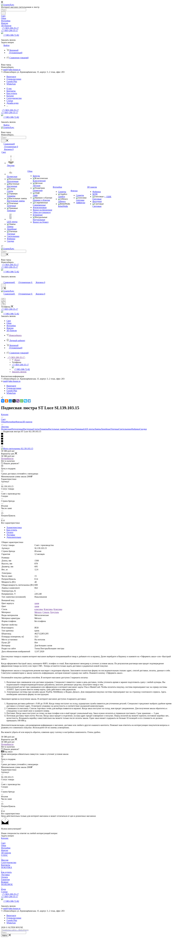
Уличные (115, 429)
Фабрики (135, 429)
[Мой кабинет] (2, 279)
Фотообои (10, 422)
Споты (36, 429)
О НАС (4, 855)
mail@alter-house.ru (11, 69)
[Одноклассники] (6, 400)
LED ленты (89, 429)
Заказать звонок (19, 372)
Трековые (79, 429)
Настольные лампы (57, 429)
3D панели (27, 422)
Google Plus (11, 81)
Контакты (5, 865)
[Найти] (3, 13)
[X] (14, 400)
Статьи (4, 892)
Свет (3, 843)
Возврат (5, 882)
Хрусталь (54, 612)
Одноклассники (13, 79)
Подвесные (6, 429)
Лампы (97, 429)
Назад (17, 360)
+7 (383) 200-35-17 (10, 28)
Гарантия (5, 879)
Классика (48, 609)
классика (38, 609)
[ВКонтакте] (2, 400)
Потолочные (17, 429)
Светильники (125, 429)
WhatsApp (11, 84)
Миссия (4, 860)
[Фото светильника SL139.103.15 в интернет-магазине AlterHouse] (17, 448)
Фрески (18, 422)
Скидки (143, 429)
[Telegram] (29, 400)
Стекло (45, 612)
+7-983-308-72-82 (11, 35)
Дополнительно (13, 537)
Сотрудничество (8, 862)
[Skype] (25, 400)
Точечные (70, 429)
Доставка (10, 535)
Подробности (7, 458)
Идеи (3, 889)
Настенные (28, 429)
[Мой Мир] (10, 400)
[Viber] (17, 400)
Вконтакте (11, 76)
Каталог (5, 838)
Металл (37, 612)
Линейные (106, 429)
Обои (3, 422)
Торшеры (44, 429)
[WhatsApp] (21, 400)
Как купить (11, 530)
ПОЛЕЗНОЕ (7, 884)
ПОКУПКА (6, 867)
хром (36, 603)
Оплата (9, 532)
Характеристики (14, 527)
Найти (4, 935)
